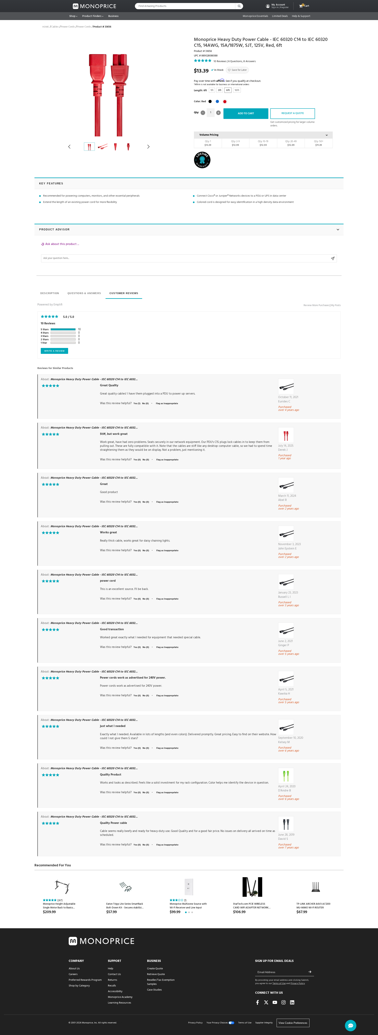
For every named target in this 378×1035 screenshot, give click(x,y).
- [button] (203, 112)
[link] (94, 6)
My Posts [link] (336, 305)
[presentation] (49, 294)
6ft (228, 90)
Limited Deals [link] (280, 16)
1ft (211, 90)
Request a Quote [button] (293, 113)
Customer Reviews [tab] (123, 293)
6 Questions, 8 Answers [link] (242, 61)
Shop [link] (72, 16)
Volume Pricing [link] (208, 135)
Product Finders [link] (92, 16)
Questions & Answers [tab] (84, 293)
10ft (237, 90)
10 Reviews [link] (220, 61)
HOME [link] (45, 27)
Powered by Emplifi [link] (49, 304)
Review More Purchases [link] (316, 305)
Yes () (136, 404)
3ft (219, 90)
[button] (277, 6)
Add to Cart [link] (246, 113)
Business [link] (113, 16)
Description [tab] (49, 293)
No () (145, 404)
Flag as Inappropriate (167, 404)
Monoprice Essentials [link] (255, 16)
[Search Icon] (239, 6)
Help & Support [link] (301, 16)
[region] (189, 252)
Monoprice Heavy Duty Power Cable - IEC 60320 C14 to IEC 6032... (94, 379)
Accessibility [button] (115, 991)
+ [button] (218, 112)
